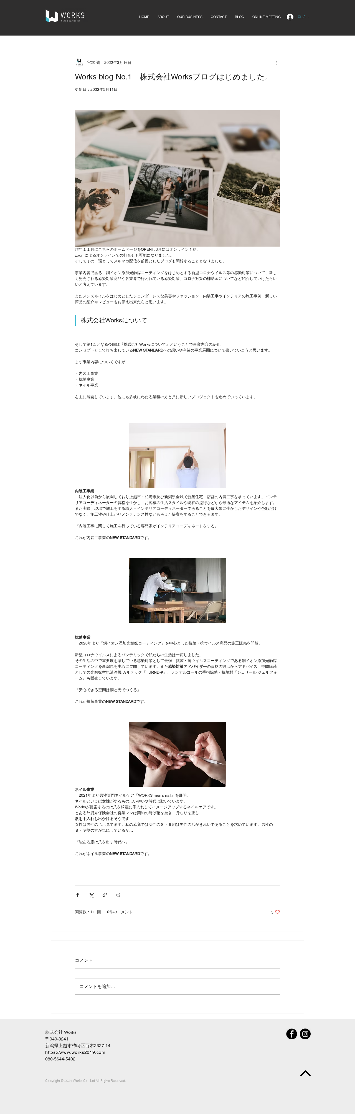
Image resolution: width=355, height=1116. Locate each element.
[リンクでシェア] (104, 894)
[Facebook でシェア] (77, 894)
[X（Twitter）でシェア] (91, 894)
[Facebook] (291, 1034)
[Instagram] (305, 1034)
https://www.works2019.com (75, 1052)
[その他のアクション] (276, 62)
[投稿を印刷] (118, 894)
